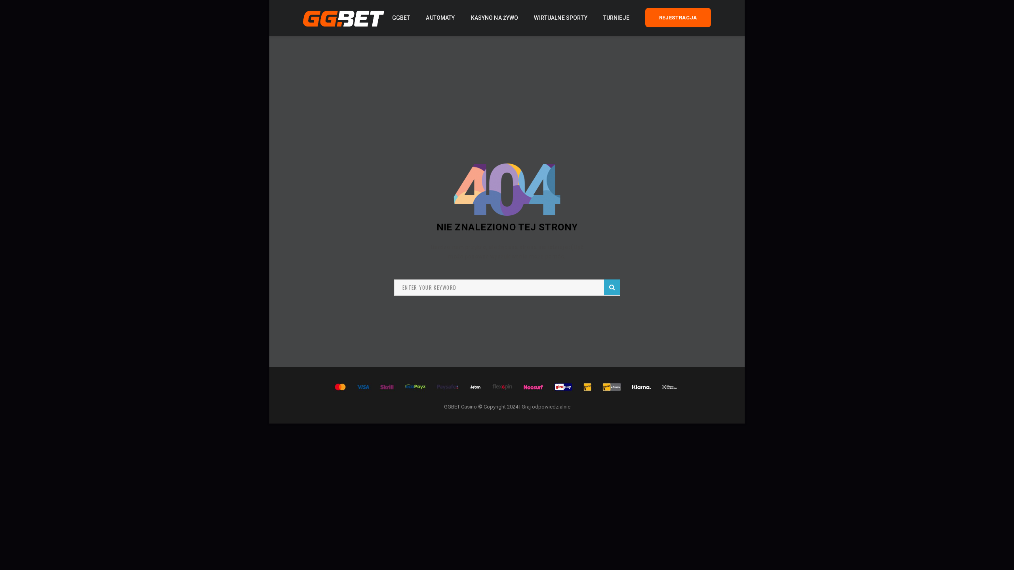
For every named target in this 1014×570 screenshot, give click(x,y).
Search (612, 287)
